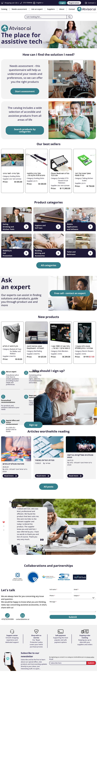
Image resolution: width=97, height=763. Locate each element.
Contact (72, 9)
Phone (52, 595)
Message (53, 602)
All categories (48, 265)
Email (76, 589)
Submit (73, 616)
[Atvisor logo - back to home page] (86, 9)
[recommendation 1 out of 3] (3, 522)
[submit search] (69, 17)
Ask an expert (37, 9)
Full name (53, 589)
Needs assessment (19, 9)
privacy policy (90, 657)
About (61, 9)
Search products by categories (25, 130)
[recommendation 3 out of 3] (4, 529)
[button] (10, 3)
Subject (76, 595)
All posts (48, 486)
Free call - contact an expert (70, 293)
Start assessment (25, 91)
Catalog (4, 9)
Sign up (33, 424)
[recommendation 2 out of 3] (4, 526)
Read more (9, 476)
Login (62, 3)
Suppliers (51, 9)
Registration (74, 3)
